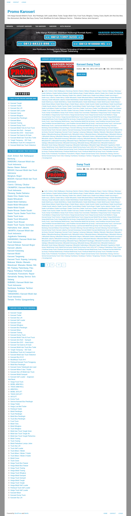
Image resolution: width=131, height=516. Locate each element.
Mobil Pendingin (16, 411)
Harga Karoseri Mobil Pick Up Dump (95, 117)
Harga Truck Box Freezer (19, 463)
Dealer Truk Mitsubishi (99, 110)
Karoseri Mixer (15, 120)
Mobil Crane (14, 458)
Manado (102, 132)
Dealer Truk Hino (61, 110)
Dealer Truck (115, 106)
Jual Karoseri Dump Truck (103, 123)
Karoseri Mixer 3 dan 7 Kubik (20, 369)
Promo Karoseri (21, 11)
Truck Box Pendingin (17, 419)
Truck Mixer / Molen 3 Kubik (20, 456)
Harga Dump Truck (105, 112)
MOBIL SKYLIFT (16, 392)
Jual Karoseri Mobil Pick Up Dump (65, 125)
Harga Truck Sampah (18, 478)
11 (59, 265)
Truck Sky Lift (15, 446)
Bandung (69, 91)
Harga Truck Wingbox (18, 473)
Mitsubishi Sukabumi (108, 143)
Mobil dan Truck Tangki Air (20, 434)
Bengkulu (93, 91)
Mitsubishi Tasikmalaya (80, 145)
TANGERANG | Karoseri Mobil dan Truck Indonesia (22, 295)
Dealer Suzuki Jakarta (49, 106)
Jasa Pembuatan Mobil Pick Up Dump (82, 121)
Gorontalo (86, 112)
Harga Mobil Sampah (18, 475)
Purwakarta (62, 153)
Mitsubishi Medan (102, 138)
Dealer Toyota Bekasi (74, 106)
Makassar (89, 132)
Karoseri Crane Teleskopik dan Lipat (23, 367)
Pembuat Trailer (16, 409)
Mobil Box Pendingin (17, 365)
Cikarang (117, 91)
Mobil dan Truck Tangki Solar (21, 431)
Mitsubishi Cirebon (88, 136)
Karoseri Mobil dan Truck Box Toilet (23, 138)
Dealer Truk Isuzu (73, 110)
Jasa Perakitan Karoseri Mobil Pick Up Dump (80, 123)
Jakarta (105, 119)
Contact (16, 2)
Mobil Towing (15, 438)
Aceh (45, 91)
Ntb (34, 265)
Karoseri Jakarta (61, 130)
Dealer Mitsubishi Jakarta (57, 100)
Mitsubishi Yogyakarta (108, 145)
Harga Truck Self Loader (19, 490)
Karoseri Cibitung (88, 128)
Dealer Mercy (60, 97)
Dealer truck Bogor (61, 108)
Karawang (106, 125)
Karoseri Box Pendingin (18, 118)
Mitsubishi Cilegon (75, 136)
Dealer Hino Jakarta (75, 95)
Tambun (88, 156)
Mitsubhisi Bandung (53, 134)
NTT (96, 147)
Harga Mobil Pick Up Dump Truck (87, 119)
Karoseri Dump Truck (88, 64)
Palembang (108, 147)
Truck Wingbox (15, 429)
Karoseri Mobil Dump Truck (100, 130)
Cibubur (26, 185)
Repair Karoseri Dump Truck (90, 153)
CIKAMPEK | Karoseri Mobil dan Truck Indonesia (21, 189)
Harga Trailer (15, 404)
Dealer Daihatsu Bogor (76, 93)
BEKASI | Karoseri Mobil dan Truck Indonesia (22, 171)
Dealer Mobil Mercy (61, 102)
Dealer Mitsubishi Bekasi (85, 97)
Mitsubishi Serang (83, 143)
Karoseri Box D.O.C (17, 357)
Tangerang (96, 156)
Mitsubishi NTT (46, 141)
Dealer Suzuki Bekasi (101, 104)
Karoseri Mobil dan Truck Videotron (23, 145)
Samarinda (103, 153)
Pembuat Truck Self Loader (20, 488)
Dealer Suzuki (90, 104)
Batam (81, 91)
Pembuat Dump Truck (49, 149)
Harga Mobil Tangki (17, 480)
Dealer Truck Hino (73, 108)
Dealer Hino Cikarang (61, 95)
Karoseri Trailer (15, 106)
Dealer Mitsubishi (71, 97)
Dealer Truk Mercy (85, 110)
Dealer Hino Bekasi (115, 93)
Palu (114, 147)
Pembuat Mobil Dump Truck (72, 151)
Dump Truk (78, 112)
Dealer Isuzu (87, 95)
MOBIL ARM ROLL (17, 384)
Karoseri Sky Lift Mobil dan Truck (22, 372)
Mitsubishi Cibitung (49, 136)
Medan (44, 134)
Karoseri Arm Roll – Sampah (20, 130)
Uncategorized (47, 158)
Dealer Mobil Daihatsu (100, 100)
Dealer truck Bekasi (48, 108)
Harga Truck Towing (17, 468)
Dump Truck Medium (52, 112)
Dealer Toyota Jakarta (103, 106)
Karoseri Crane (15, 113)
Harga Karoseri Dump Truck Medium (100, 115)
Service (116, 153)
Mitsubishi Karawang (61, 138)
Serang (110, 153)
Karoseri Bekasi (54, 128)
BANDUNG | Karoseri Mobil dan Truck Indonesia (21, 163)
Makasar (11, 262)
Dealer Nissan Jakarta (77, 104)
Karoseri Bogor (64, 128)
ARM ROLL (14, 389)
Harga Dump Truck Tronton (60, 115)
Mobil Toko (14, 424)
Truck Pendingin (16, 414)
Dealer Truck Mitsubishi (100, 108)
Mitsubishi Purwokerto (102, 141)
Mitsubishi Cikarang (62, 136)
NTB (92, 147)
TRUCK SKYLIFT (16, 394)
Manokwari (110, 132)
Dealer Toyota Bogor (88, 106)
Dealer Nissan (115, 102)
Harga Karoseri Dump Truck (79, 115)
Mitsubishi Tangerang (65, 145)
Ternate (103, 156)
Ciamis (104, 91)
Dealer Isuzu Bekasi (98, 95)
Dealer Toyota (62, 106)
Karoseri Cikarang (101, 128)
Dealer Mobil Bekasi (72, 100)
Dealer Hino (104, 93)
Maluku (96, 132)
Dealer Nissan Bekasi (48, 104)
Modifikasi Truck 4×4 (18, 360)
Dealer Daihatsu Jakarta (92, 93)
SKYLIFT (13, 397)
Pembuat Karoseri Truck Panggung (23, 362)
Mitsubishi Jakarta (48, 138)
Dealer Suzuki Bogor (116, 104)
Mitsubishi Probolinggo (86, 141)
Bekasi (87, 91)
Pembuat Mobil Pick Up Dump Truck (93, 151)
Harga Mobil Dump (114, 117)
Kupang (75, 132)
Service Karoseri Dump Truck (51, 156)
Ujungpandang (117, 156)
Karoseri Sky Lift (16, 108)
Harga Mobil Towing (17, 471)
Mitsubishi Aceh (66, 134)
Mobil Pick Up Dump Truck (81, 147)
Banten (75, 91)
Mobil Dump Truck (52, 147)
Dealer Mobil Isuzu (47, 102)
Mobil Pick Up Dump (65, 147)
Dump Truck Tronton (67, 112)
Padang (101, 147)
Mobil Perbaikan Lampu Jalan (21, 443)
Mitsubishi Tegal (94, 145)
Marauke (118, 132)
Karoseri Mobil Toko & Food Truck (22, 128)
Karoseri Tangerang (55, 132)
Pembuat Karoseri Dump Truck (67, 149)
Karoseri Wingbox (16, 116)
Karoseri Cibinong (76, 128)
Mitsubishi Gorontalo (114, 136)
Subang (67, 156)
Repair (78, 153)
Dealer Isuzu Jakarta (48, 97)
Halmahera (94, 112)
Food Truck (14, 421)
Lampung (82, 132)
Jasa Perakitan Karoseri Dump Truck (107, 121)
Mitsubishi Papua (72, 141)
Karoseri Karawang (74, 130)
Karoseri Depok (112, 128)
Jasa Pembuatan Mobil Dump (60, 121)
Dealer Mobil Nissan (90, 102)
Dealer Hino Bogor (47, 95)
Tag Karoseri (40, 26)
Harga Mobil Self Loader (19, 485)
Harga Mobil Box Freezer (19, 466)
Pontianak (54, 153)
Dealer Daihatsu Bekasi (60, 93)
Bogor (99, 91)
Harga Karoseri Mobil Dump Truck (72, 117)
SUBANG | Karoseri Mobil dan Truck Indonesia (20, 283)
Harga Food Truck (16, 382)
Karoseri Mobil (86, 130)
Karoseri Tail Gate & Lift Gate (20, 135)
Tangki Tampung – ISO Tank (20, 140)
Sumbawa (74, 156)
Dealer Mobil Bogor (86, 100)
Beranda (9, 26)
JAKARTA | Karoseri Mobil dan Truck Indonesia (21, 232)
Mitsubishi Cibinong (116, 134)
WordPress (18, 513)
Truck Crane (14, 461)
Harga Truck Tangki (17, 483)
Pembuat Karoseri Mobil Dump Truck (89, 149)
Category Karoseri (24, 26)
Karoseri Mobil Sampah (18, 374)
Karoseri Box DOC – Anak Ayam (21, 133)
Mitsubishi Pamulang (59, 141)
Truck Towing (15, 441)
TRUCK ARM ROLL (17, 387)
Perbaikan (18, 271)
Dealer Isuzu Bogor (111, 95)
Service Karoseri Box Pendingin (21, 402)
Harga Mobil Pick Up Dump (67, 119)
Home (8, 2)
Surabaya (82, 156)
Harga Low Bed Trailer (18, 406)
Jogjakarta (12, 236)
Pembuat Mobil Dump (56, 151)
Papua (119, 147)
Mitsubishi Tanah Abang (49, 145)
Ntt (9, 268)
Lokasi (24, 2)
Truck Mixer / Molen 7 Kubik (20, 453)
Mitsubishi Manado (90, 138)
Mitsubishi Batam (90, 134)
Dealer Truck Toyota (49, 110)
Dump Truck (83, 164)
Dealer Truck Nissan (115, 108)
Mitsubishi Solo (95, 143)
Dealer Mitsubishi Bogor (101, 97)
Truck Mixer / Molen (17, 451)
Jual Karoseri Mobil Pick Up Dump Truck (89, 125)
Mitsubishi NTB (114, 138)
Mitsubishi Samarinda (55, 143)
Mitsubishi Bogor (103, 134)
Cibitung (110, 91)
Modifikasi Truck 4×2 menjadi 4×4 (22, 143)
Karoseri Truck (67, 132)
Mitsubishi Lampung (76, 138)
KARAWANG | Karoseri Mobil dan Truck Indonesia (22, 240)
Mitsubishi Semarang (70, 143)
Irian (100, 119)
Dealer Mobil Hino (113, 100)
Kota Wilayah (65, 26)
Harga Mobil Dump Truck (49, 119)
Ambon (51, 91)
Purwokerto (71, 153)
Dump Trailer (112, 110)
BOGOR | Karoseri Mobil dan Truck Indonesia (22, 180)
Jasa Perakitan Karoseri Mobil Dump (53, 123)
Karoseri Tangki (16, 103)
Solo (62, 156)
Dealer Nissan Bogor (62, 104)
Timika (109, 156)
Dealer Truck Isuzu (86, 108)
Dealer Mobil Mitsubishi (75, 102)
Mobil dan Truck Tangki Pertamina (22, 436)
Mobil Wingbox (15, 426)
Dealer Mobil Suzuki (103, 102)
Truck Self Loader (16, 448)
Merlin (26, 513)
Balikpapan (61, 91)
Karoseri (52, 26)
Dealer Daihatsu (47, 93)
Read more (81, 74)
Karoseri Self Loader (17, 111)
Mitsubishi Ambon (78, 134)
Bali (55, 91)
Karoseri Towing (16, 123)
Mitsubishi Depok (101, 136)
